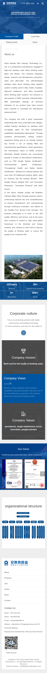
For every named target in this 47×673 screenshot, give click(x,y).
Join (6, 584)
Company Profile (11, 36)
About (6, 572)
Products (7, 578)
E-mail (31, 3)
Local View (35, 36)
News (6, 595)
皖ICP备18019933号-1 (27, 662)
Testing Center (11, 42)
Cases (6, 589)
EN (24, 3)
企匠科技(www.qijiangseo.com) (30, 666)
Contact (7, 600)
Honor (35, 42)
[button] (42, 473)
